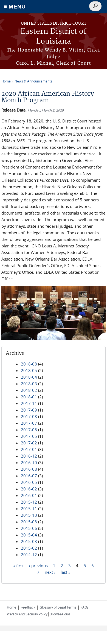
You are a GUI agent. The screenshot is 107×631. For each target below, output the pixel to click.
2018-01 (29, 396)
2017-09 (29, 410)
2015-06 (29, 528)
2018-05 (29, 370)
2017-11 (29, 403)
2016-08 (29, 469)
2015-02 (29, 548)
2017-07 (29, 423)
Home (6, 81)
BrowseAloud (60, 614)
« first (18, 565)
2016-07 (29, 475)
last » (65, 572)
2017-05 (29, 436)
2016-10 (29, 462)
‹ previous (38, 565)
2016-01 (29, 495)
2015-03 (29, 541)
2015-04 (29, 535)
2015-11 (29, 508)
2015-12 (29, 502)
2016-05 (29, 482)
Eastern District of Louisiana (53, 36)
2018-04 (29, 377)
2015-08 (29, 521)
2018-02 (29, 390)
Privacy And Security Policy (27, 614)
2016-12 (29, 456)
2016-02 (29, 489)
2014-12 (29, 554)
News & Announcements (33, 81)
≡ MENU (15, 6)
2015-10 (29, 515)
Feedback (28, 607)
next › (50, 572)
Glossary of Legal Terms (58, 607)
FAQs (85, 607)
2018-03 (29, 383)
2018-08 (29, 364)
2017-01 (29, 449)
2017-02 (29, 443)
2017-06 (29, 429)
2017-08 (29, 416)
